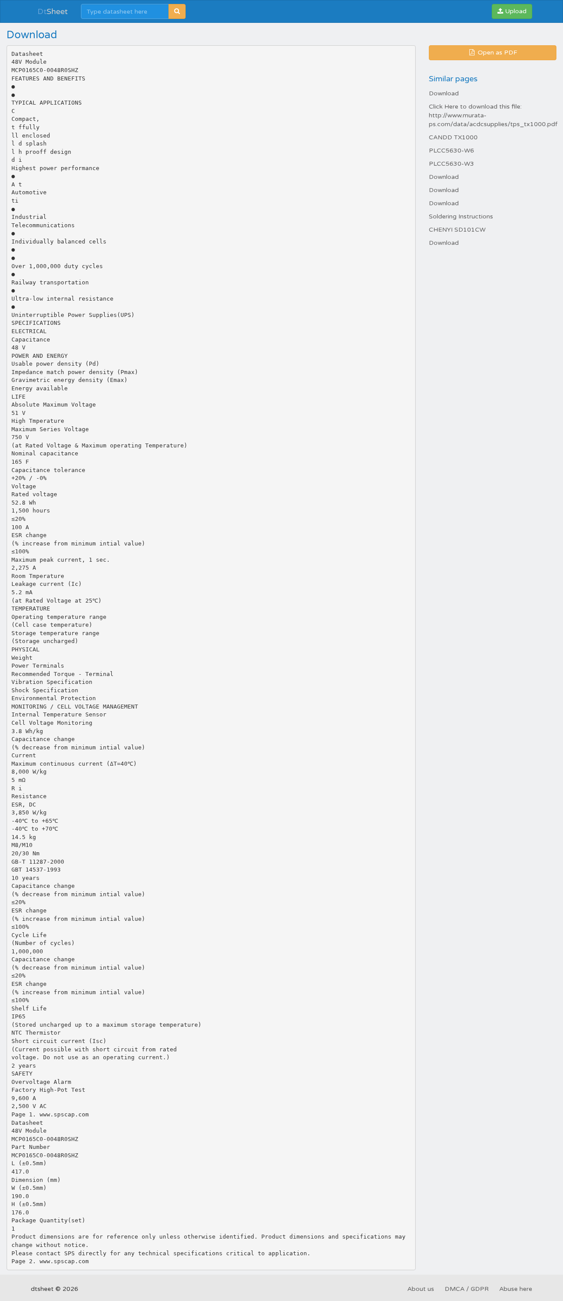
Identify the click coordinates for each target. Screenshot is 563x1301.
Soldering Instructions (461, 216)
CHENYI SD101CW (457, 229)
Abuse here (515, 1289)
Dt (52, 11)
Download (444, 93)
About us (420, 1289)
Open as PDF (496, 52)
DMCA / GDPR (467, 1289)
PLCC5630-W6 (451, 150)
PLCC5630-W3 (451, 163)
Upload (514, 11)
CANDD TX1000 (453, 137)
